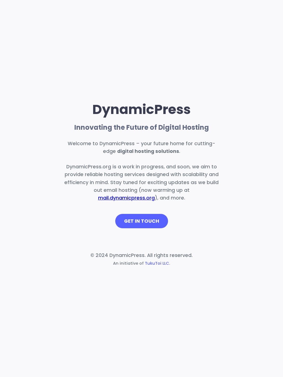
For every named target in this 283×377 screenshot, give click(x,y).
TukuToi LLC (157, 263)
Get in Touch (141, 221)
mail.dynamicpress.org (126, 198)
